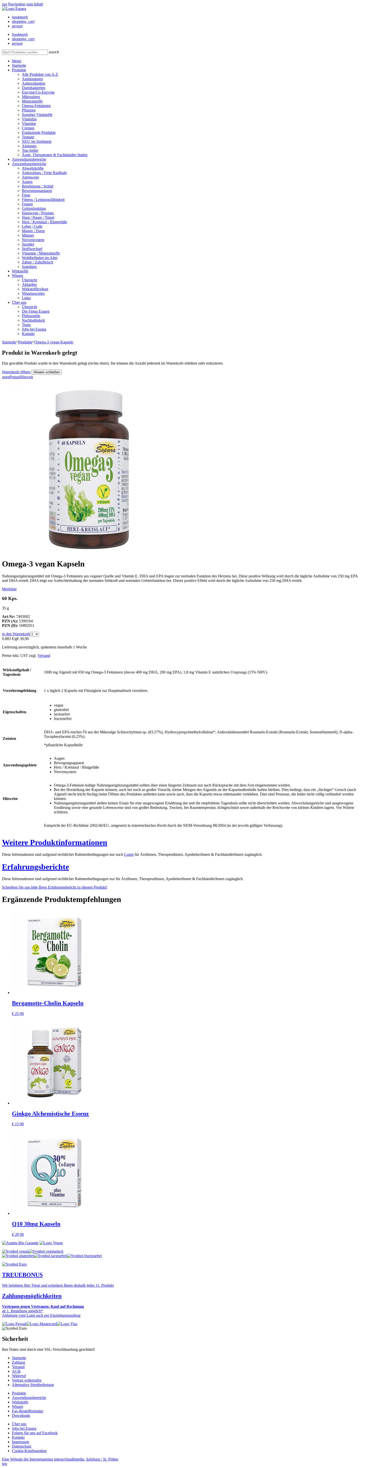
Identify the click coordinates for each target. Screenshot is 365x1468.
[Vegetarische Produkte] (46, 1251)
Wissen (17, 275)
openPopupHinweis (17, 377)
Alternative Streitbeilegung (33, 1385)
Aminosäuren (32, 79)
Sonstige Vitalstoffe (37, 115)
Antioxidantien (33, 83)
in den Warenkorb (16, 634)
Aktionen (29, 146)
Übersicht (29, 280)
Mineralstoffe (32, 101)
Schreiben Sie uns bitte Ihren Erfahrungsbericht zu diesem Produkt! (54, 887)
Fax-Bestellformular (27, 1411)
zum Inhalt (34, 4)
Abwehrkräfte (33, 168)
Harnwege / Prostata (38, 213)
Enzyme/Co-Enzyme (38, 92)
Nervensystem (33, 240)
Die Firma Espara (35, 311)
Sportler (28, 244)
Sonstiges (29, 266)
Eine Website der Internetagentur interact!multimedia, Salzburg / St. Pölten (60, 1459)
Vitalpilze (29, 119)
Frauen (27, 204)
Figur (26, 195)
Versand (43, 655)
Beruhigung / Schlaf (37, 186)
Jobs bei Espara (34, 329)
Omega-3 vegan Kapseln (53, 342)
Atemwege (30, 177)
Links (26, 298)
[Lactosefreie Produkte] (50, 1256)
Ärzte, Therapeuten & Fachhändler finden (54, 155)
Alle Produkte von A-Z (40, 74)
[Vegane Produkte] (15, 1251)
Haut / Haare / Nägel (38, 217)
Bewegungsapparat (37, 190)
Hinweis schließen (47, 372)
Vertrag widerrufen (26, 1380)
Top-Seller (30, 150)
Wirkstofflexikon (35, 289)
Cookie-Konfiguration (29, 1451)
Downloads (21, 1415)
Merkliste (9, 589)
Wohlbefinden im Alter (40, 258)
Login (129, 854)
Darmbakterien (33, 88)
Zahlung (18, 1362)
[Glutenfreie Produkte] (18, 1256)
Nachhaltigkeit (33, 320)
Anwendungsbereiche (29, 159)
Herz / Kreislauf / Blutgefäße (44, 222)
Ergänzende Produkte (39, 132)
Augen (27, 182)
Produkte (19, 70)
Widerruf (19, 1376)
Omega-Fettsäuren (36, 106)
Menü (16, 61)
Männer (28, 235)
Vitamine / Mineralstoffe (41, 253)
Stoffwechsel (32, 249)
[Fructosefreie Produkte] (84, 1256)
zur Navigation (13, 4)
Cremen (28, 128)
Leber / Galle (32, 226)
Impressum (20, 1442)
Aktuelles (29, 284)
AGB (16, 1371)
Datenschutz (21, 1446)
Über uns (19, 302)
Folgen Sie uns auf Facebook (35, 1433)
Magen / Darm (33, 231)
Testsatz (28, 137)
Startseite (19, 65)
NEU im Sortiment (36, 141)
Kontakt (28, 334)
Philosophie (31, 316)
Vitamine (29, 123)
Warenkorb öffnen (16, 372)
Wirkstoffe (20, 271)
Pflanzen (29, 110)
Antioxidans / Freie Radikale (44, 173)
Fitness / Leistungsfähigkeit (43, 199)
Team (26, 325)
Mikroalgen (31, 97)
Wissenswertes (33, 293)
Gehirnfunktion (34, 208)
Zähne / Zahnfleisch (37, 262)
